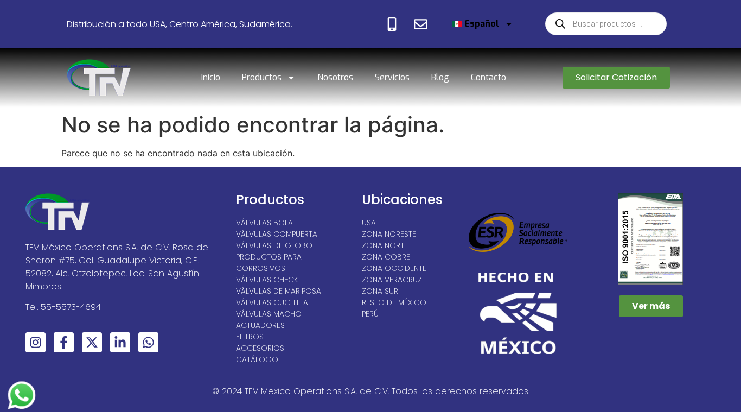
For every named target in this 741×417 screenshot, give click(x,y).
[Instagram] (35, 342)
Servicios (392, 77)
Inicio (210, 77)
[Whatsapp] (148, 342)
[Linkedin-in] (120, 342)
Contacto (488, 77)
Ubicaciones (402, 199)
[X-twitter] (92, 342)
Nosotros (335, 77)
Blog (440, 77)
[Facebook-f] (64, 342)
